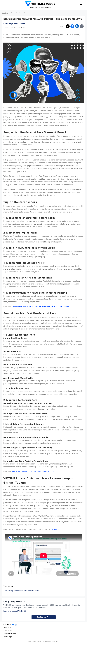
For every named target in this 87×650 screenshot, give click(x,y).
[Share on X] (68, 26)
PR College (5, 13)
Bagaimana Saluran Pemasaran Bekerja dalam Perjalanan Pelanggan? (40, 306)
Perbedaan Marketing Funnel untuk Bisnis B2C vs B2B (34, 471)
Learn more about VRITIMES (14, 611)
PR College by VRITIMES (14, 23)
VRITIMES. (54, 529)
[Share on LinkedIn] (77, 26)
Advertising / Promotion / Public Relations (22, 590)
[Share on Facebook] (72, 26)
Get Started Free (43, 617)
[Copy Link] (82, 26)
